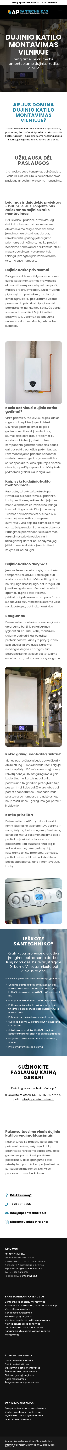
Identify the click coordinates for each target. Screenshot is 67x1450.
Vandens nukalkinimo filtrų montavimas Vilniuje (31, 1305)
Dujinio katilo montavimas (19, 1360)
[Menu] (60, 12)
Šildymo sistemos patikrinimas (22, 1382)
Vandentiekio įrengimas (18, 1312)
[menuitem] (25, 2)
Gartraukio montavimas (18, 1419)
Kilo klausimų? (20, 1195)
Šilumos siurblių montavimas (21, 1371)
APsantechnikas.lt (27, 1275)
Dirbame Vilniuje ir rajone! (29, 1222)
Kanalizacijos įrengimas (18, 1316)
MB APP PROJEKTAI (15, 1254)
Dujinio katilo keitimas (17, 1364)
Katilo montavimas (15, 1379)
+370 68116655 (49, 2)
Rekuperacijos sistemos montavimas (25, 1408)
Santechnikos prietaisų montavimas (25, 1301)
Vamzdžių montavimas (18, 1309)
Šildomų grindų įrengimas (19, 1375)
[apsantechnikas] (28, 12)
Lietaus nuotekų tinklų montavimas (24, 1327)
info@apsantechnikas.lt (25, 2)
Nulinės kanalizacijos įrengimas (22, 1323)
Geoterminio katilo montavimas (22, 1367)
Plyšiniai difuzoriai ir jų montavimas (24, 1415)
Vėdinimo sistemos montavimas (23, 1412)
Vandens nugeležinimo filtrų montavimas (28, 1320)
